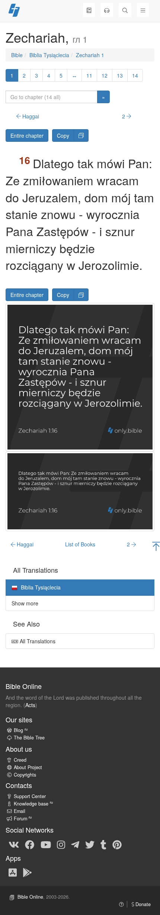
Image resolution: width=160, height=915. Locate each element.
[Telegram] (75, 844)
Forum (23, 818)
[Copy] (81, 135)
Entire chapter (27, 135)
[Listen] (106, 10)
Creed (20, 759)
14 (135, 75)
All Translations (36, 641)
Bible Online (30, 896)
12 (105, 75)
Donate (142, 904)
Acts (30, 705)
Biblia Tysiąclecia (49, 55)
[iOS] (13, 872)
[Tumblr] (103, 844)
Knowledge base (33, 803)
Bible (17, 55)
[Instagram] (61, 844)
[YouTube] (46, 844)
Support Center (30, 796)
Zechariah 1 (90, 55)
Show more (25, 603)
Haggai (30, 116)
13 (120, 75)
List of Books (80, 544)
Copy (63, 135)
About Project (28, 767)
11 (89, 75)
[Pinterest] (117, 844)
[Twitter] (90, 844)
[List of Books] (89, 10)
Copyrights (25, 774)
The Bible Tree (29, 737)
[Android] (27, 872)
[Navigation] (143, 10)
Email (19, 811)
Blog (21, 730)
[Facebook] (29, 844)
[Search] (125, 10)
